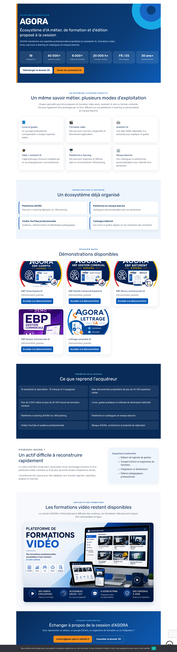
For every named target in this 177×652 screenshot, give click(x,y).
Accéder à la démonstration (37, 301)
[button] (169, 644)
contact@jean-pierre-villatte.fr (72, 639)
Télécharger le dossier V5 (36, 70)
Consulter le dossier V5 (108, 639)
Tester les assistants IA (69, 70)
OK (154, 648)
